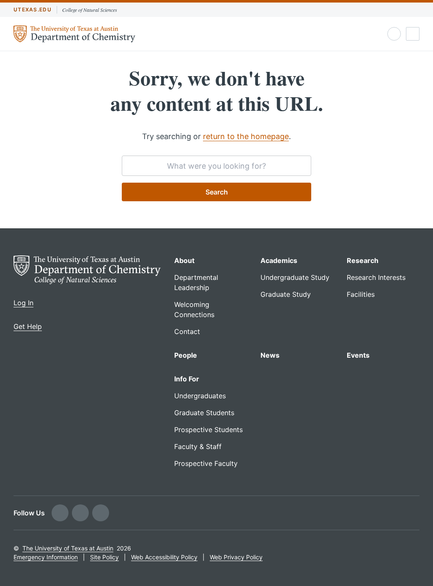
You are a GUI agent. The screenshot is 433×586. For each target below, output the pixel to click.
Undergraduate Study (294, 277)
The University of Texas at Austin (67, 548)
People (185, 355)
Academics (278, 260)
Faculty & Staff (198, 446)
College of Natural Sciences (89, 9)
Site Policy (104, 557)
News (270, 355)
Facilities (361, 294)
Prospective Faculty (206, 463)
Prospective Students (208, 429)
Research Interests (376, 277)
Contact (187, 331)
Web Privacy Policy (236, 557)
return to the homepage (246, 136)
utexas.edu (33, 9)
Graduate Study (285, 294)
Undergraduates (200, 396)
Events (358, 355)
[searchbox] (216, 166)
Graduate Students (204, 412)
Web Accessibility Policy (164, 557)
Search (217, 192)
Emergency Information (46, 557)
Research (362, 260)
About (184, 260)
